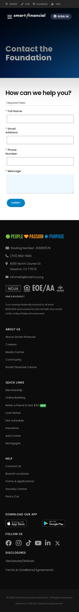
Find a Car (12, 496)
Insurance (12, 428)
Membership (14, 390)
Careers (11, 344)
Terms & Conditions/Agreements (29, 570)
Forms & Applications (20, 481)
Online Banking (15, 397)
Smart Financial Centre (21, 367)
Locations (42, 4)
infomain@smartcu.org (26, 277)
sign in (63, 16)
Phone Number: (12, 151)
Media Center (15, 352)
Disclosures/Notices (20, 561)
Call (27, 4)
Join (58, 4)
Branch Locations (17, 474)
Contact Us (13, 466)
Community (14, 359)
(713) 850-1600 (21, 256)
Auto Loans (13, 436)
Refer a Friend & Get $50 (25, 405)
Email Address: (12, 130)
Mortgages (13, 443)
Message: (14, 171)
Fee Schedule (15, 420)
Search (13, 4)
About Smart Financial (20, 337)
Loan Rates (13, 413)
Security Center (16, 489)
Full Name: (15, 111)
